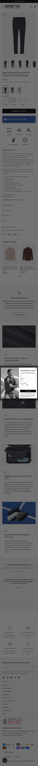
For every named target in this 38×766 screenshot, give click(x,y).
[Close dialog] (36, 369)
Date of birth (22, 378)
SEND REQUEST (28, 391)
